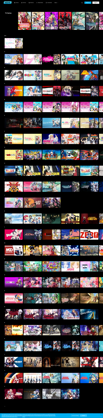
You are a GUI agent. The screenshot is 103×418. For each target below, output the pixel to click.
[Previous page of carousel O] (4, 282)
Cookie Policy (27, 416)
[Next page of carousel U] (99, 378)
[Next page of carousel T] (99, 362)
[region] (51, 415)
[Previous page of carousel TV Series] (4, 21)
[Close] (101, 415)
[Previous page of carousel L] (4, 234)
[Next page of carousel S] (99, 346)
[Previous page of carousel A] (4, 59)
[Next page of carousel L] (99, 234)
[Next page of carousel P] (99, 298)
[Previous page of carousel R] (4, 330)
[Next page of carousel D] (99, 107)
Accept (83, 415)
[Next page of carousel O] (99, 282)
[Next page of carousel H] (99, 171)
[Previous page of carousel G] (4, 155)
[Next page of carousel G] (99, 155)
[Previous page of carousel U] (4, 378)
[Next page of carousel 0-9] (99, 43)
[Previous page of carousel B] (4, 75)
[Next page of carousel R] (99, 330)
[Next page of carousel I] (99, 187)
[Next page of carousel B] (99, 75)
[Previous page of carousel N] (4, 266)
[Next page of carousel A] (99, 59)
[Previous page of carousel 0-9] (4, 43)
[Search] (82, 2)
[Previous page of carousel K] (4, 219)
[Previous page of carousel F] (4, 139)
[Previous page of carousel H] (4, 171)
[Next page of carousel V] (99, 394)
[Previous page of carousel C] (4, 91)
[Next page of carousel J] (99, 203)
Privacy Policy (20, 416)
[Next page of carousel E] (99, 123)
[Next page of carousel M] (99, 250)
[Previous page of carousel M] (4, 250)
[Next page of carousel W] (99, 410)
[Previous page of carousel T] (4, 362)
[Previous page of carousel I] (4, 187)
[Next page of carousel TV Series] (99, 21)
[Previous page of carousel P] (4, 298)
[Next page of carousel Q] (99, 314)
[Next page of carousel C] (99, 91)
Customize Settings (75, 415)
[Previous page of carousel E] (4, 123)
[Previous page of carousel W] (4, 410)
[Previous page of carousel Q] (4, 314)
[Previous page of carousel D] (4, 107)
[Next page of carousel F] (99, 139)
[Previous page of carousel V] (4, 394)
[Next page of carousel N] (99, 266)
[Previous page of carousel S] (4, 346)
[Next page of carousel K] (99, 219)
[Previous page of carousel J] (4, 203)
